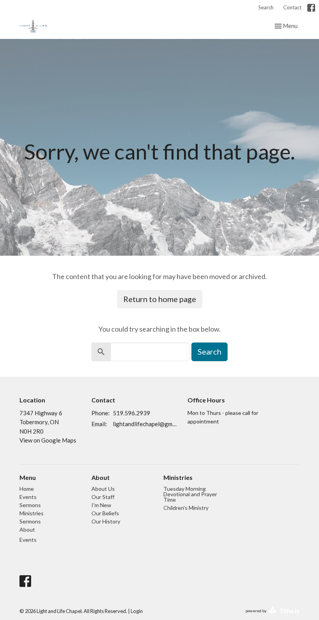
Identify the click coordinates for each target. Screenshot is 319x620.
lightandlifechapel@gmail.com (146, 423)
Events (28, 497)
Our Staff (102, 497)
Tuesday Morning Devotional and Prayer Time (190, 494)
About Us (103, 488)
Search (265, 7)
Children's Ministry (186, 507)
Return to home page (159, 299)
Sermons (30, 505)
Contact (292, 7)
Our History (105, 521)
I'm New (101, 505)
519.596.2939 (131, 412)
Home (26, 488)
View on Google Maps (47, 440)
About (27, 529)
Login (137, 611)
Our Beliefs (105, 513)
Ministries (31, 513)
